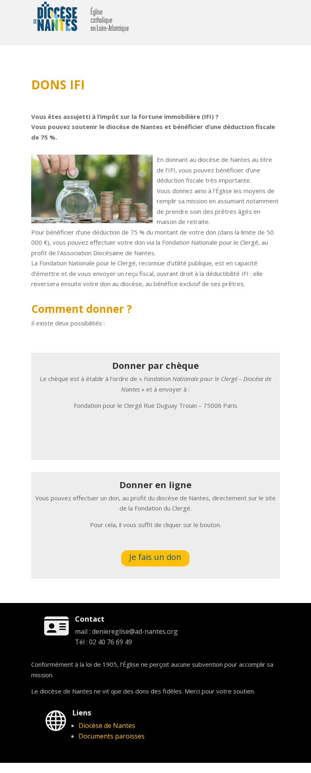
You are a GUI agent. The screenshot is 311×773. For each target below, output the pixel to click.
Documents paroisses (112, 736)
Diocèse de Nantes (107, 725)
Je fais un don (155, 556)
